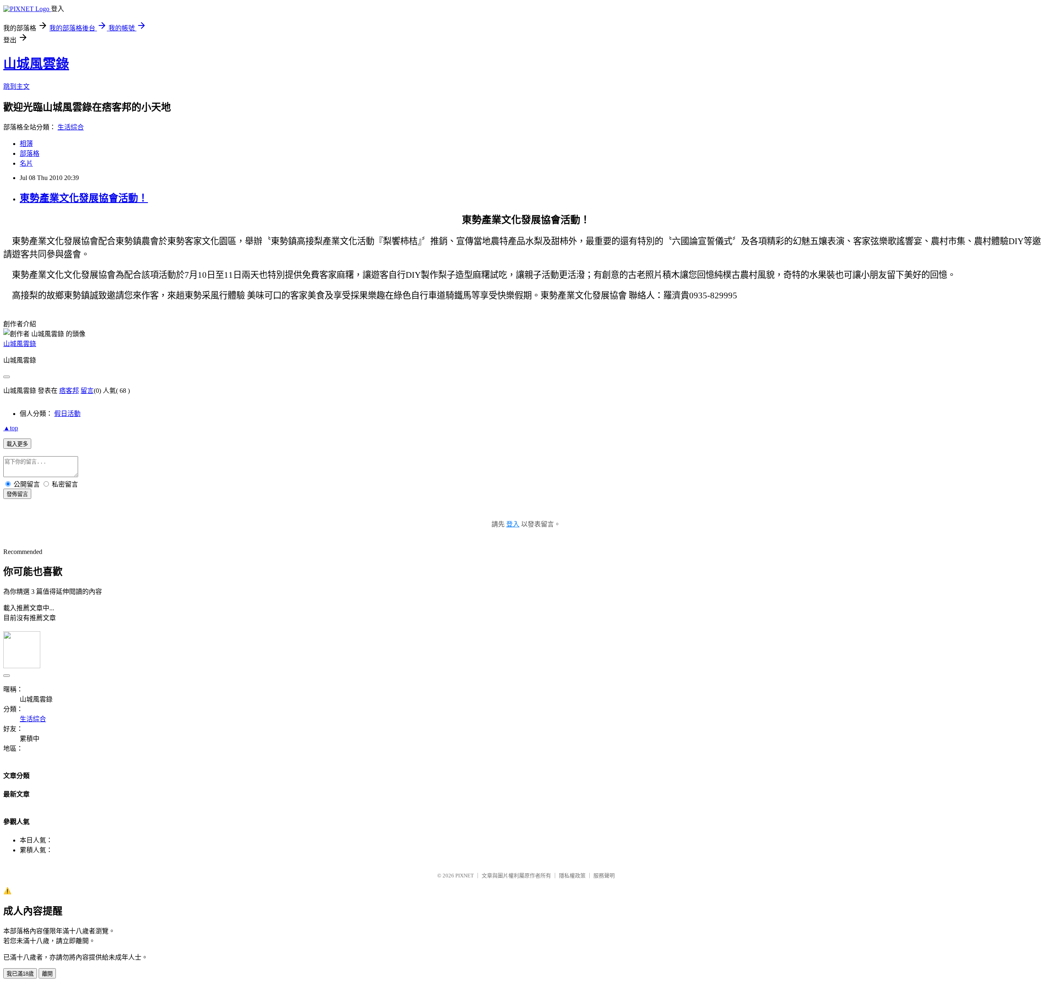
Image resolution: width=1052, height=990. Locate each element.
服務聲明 (604, 875)
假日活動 (67, 413)
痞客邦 (69, 390)
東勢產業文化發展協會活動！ (84, 198)
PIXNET (464, 875)
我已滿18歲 (20, 974)
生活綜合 (71, 127)
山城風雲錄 (36, 63)
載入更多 (17, 444)
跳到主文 (16, 86)
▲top (10, 428)
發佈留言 (17, 494)
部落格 (29, 153)
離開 (47, 974)
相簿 (26, 143)
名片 (26, 163)
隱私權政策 (572, 875)
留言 (87, 390)
